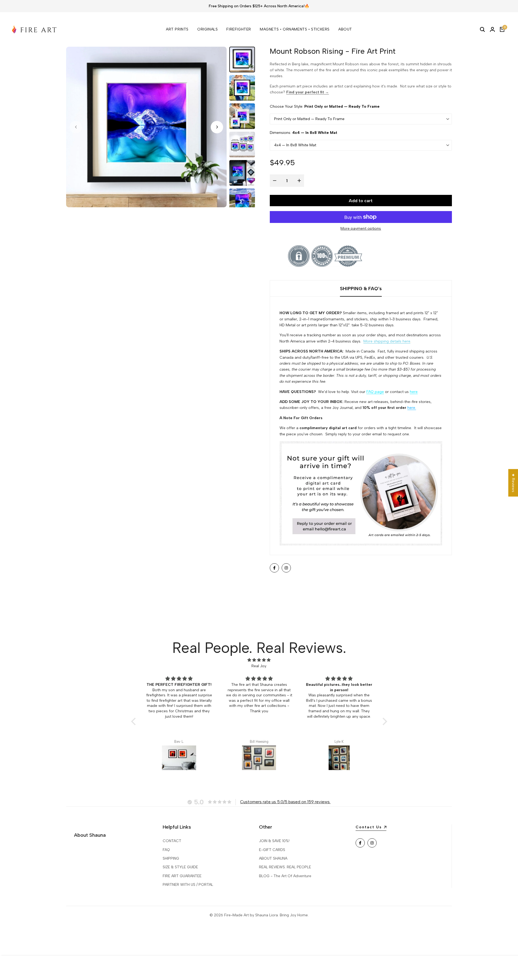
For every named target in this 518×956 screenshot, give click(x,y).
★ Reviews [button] (513, 482)
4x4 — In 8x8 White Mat (295, 145)
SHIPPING (171, 858)
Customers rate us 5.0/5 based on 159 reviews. (285, 801)
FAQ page (375, 391)
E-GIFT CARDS (272, 849)
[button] (134, 721)
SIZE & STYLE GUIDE (180, 867)
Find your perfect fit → (307, 92)
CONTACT (172, 841)
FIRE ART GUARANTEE (182, 876)
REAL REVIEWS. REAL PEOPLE (285, 867)
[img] (259, 660)
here (414, 391)
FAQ (166, 849)
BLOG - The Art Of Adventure (285, 876)
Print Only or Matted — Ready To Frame (309, 119)
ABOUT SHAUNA (273, 858)
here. (411, 407)
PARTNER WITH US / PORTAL (188, 884)
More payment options (360, 228)
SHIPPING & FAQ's (361, 288)
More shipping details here (386, 341)
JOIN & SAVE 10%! (274, 841)
